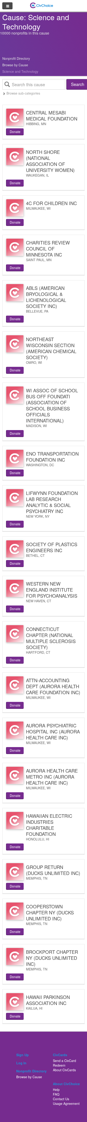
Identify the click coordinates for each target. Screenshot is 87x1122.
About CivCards (64, 1070)
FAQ (56, 1094)
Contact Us (61, 1099)
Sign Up (22, 1054)
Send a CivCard (64, 1060)
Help (56, 1089)
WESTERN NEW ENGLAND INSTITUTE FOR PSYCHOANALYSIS (51, 589)
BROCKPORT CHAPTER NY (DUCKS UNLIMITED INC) (52, 957)
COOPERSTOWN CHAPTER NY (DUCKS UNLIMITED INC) (50, 912)
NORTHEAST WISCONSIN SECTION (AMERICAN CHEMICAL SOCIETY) (51, 348)
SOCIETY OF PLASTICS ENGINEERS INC (51, 547)
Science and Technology (20, 71)
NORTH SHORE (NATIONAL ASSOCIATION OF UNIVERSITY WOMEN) (50, 161)
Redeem (59, 1065)
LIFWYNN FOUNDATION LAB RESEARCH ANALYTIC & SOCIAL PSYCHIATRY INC (52, 502)
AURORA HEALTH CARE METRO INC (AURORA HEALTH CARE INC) (52, 776)
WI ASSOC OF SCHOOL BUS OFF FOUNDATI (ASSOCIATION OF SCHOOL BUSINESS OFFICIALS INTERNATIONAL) (52, 405)
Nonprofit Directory (16, 58)
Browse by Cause (15, 65)
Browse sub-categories (23, 93)
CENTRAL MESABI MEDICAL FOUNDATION (51, 115)
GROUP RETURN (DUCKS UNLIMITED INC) (53, 870)
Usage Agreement (66, 1103)
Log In (21, 1063)
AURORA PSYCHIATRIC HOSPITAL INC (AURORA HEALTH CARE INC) (53, 731)
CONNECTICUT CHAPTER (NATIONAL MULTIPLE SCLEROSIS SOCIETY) (51, 638)
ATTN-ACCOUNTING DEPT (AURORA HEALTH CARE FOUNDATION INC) (53, 686)
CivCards (60, 1054)
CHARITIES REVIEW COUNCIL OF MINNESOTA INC (48, 248)
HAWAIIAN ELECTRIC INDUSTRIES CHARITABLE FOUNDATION (49, 824)
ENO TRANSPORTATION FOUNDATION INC (52, 456)
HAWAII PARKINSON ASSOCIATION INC (48, 1000)
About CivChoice (66, 1083)
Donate (15, 131)
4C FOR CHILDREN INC (51, 203)
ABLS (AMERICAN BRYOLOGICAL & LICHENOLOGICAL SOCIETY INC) (46, 297)
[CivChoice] (42, 5)
